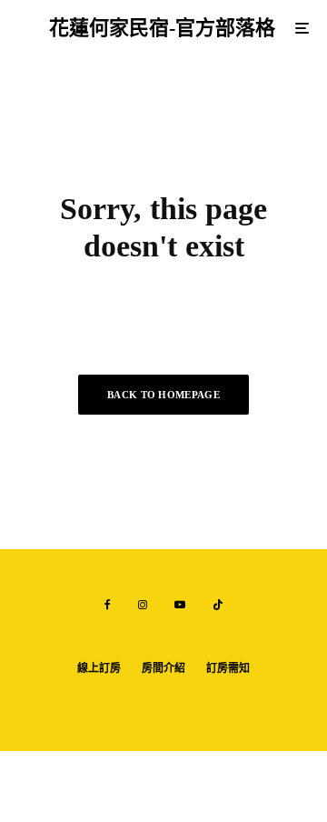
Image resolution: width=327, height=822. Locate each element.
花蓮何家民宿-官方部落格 (162, 28)
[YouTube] (180, 605)
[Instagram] (142, 605)
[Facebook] (107, 605)
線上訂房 (99, 668)
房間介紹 (163, 668)
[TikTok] (218, 605)
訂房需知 (228, 668)
